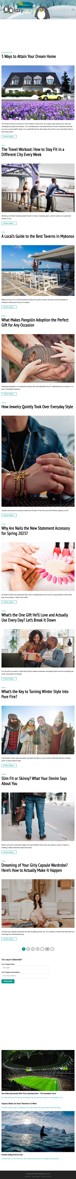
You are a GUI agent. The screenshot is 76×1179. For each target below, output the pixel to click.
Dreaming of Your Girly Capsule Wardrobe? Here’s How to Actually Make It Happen (34, 867)
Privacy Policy (46, 1176)
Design (10, 52)
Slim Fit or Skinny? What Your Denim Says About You (34, 780)
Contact (28, 1176)
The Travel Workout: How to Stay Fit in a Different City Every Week (32, 151)
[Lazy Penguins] (22, 9)
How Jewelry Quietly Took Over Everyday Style (37, 406)
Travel (3, 145)
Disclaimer (36, 1176)
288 (47, 949)
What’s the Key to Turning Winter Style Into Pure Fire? (34, 693)
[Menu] (73, 9)
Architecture (5, 52)
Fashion (3, 402)
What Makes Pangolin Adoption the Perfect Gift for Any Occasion (34, 322)
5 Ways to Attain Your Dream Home (29, 56)
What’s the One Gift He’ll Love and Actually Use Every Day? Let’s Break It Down (34, 617)
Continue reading (9, 136)
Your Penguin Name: (8, 964)
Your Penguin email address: (10, 972)
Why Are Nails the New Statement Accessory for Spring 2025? (35, 530)
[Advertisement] (38, 34)
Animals (3, 316)
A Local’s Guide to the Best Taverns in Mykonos (37, 236)
